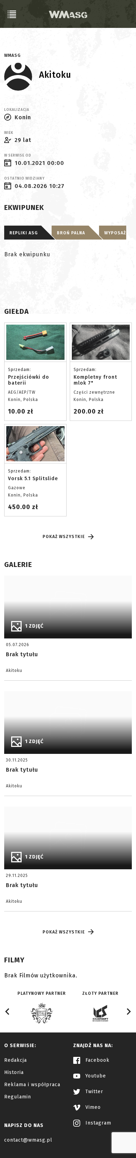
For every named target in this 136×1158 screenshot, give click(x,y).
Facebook (96, 1060)
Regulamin (17, 1097)
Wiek (8, 133)
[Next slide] (128, 1011)
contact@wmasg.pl (28, 1140)
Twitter (93, 1092)
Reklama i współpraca (32, 1085)
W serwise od (17, 155)
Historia (14, 1072)
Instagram (97, 1123)
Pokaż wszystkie (64, 536)
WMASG (12, 55)
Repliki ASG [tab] (23, 232)
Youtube (95, 1076)
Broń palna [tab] (71, 232)
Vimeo (92, 1107)
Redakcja (15, 1060)
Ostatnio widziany (24, 178)
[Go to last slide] (7, 1011)
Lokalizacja (16, 110)
